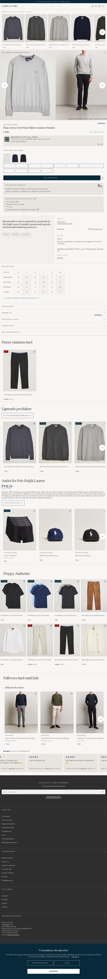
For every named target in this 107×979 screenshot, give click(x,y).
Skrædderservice (7, 880)
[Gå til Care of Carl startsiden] (10, 6)
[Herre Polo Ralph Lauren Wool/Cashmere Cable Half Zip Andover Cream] (94, 640)
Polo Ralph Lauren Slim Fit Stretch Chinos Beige (39, 660)
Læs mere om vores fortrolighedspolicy (53, 797)
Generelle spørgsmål (8, 865)
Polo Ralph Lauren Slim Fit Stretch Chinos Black (18, 395)
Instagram (5, 896)
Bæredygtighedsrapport (9, 842)
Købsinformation (7, 858)
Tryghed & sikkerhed (8, 824)
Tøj (4, 52)
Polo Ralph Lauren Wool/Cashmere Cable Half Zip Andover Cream (93, 660)
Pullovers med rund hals (20, 52)
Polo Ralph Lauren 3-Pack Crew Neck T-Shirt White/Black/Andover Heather (66, 615)
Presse (4, 835)
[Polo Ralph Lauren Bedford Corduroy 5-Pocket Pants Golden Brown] (94, 613)
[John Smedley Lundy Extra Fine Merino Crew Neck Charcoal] (13, 43)
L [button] (91, 166)
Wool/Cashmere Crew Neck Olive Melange (55, 738)
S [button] (40, 166)
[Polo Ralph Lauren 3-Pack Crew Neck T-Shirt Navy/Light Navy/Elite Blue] (40, 613)
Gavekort (5, 877)
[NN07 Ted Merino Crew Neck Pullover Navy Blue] (82, 43)
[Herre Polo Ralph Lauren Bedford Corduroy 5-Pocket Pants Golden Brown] (94, 595)
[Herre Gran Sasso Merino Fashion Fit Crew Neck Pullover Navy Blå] (21, 712)
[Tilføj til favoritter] (34, 352)
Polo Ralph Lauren (10, 124)
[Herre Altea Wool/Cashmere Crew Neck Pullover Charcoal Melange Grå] (36, 28)
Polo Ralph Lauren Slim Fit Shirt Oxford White (11, 660)
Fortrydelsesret (6, 831)
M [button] (66, 166)
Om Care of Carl (7, 820)
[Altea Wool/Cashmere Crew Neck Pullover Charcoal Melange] (36, 43)
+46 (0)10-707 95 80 (11, 933)
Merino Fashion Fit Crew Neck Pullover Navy (20, 738)
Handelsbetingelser (8, 827)
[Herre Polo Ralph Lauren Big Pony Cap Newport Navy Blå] (55, 529)
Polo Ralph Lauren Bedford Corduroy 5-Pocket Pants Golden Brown (94, 615)
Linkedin (4, 907)
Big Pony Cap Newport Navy (49, 556)
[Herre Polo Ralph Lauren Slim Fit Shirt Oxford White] (13, 640)
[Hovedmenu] (103, 6)
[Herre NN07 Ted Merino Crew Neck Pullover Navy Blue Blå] (82, 28)
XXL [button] (41, 171)
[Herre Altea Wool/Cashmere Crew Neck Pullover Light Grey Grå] (59, 28)
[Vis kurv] (99, 6)
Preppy (6, 234)
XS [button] (15, 166)
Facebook (5, 899)
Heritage (15, 234)
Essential (26, 234)
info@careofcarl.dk (13, 935)
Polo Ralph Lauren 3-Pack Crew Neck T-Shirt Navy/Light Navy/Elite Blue (39, 615)
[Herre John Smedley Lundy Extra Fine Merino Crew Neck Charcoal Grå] (13, 28)
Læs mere (100, 144)
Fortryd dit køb (6, 869)
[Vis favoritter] (96, 6)
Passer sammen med (17, 342)
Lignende (17, 409)
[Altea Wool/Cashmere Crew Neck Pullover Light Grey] (59, 43)
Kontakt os (5, 862)
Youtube (4, 903)
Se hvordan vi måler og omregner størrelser (20, 298)
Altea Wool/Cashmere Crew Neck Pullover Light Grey (59, 45)
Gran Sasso (9, 735)
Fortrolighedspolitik (8, 839)
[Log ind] (92, 6)
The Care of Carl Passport (53, 1)
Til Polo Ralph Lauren (11, 503)
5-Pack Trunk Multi (10, 556)
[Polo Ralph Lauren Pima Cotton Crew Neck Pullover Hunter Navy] (15, 158)
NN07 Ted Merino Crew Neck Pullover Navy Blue (81, 45)
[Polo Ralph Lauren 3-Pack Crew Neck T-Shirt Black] (13, 613)
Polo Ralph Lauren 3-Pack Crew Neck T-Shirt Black (11, 615)
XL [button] (15, 171)
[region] (53, 763)
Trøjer (8, 52)
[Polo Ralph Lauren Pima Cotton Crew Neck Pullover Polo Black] (23, 158)
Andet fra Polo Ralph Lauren (23, 480)
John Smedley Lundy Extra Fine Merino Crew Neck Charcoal (12, 45)
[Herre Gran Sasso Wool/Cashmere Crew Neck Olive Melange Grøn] (57, 712)
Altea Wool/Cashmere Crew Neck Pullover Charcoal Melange (36, 45)
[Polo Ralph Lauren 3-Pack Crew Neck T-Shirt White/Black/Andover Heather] (67, 613)
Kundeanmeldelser (8, 873)
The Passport (6, 816)
